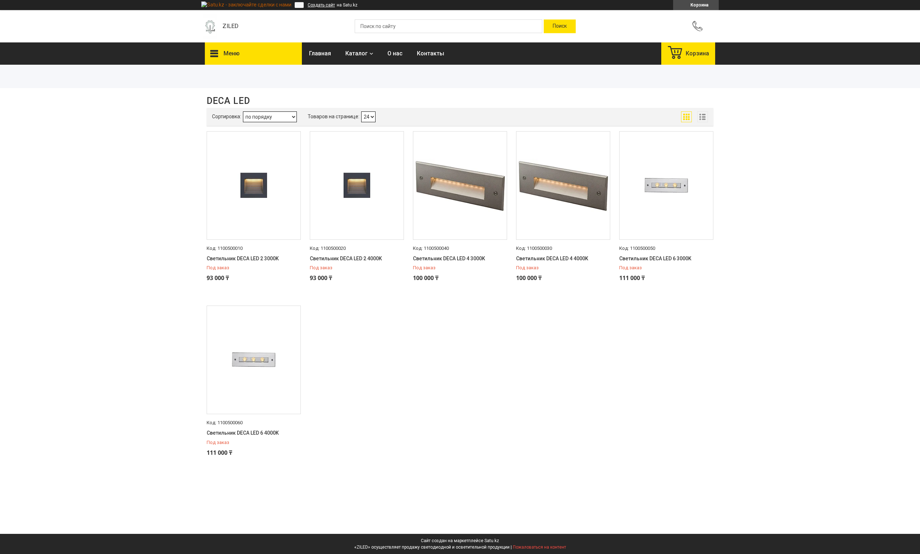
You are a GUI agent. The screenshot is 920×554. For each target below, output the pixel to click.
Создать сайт (321, 5)
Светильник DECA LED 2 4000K (346, 258)
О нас (394, 53)
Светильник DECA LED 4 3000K (449, 258)
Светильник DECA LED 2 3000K (243, 258)
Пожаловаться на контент (539, 547)
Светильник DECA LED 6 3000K (655, 258)
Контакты (430, 53)
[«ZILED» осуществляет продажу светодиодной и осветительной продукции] (210, 26)
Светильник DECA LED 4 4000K (552, 258)
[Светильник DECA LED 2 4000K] (357, 185)
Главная (320, 53)
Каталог (356, 53)
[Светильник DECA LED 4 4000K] (563, 185)
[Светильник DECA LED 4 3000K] (460, 185)
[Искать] (560, 26)
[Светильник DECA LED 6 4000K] (254, 360)
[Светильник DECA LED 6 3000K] (666, 185)
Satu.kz (491, 540)
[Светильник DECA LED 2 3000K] (254, 185)
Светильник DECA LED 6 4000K (243, 433)
